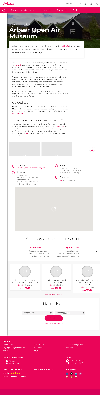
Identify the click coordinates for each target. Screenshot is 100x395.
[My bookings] (85, 3)
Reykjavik (64, 46)
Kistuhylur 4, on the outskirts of (27, 168)
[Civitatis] (7, 392)
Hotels (5, 351)
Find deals (54, 318)
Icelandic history (18, 114)
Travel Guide (3, 10)
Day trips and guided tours (22, 10)
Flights (76, 10)
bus (27, 133)
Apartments (39, 345)
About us (69, 348)
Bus (61, 180)
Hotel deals (45, 10)
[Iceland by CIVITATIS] (9, 3)
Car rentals (62, 10)
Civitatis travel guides (74, 345)
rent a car (60, 126)
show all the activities (53, 295)
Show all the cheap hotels (53, 323)
